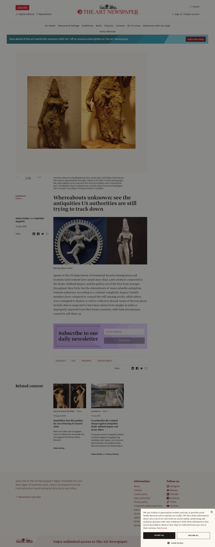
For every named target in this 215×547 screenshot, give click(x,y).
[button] (176, 543)
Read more (162, 528)
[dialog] (178, 528)
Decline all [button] (193, 535)
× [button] (211, 512)
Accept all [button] (159, 535)
